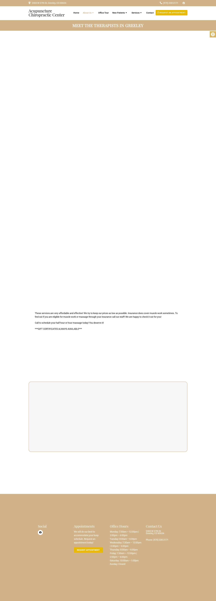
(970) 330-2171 (170, 3)
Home (76, 12)
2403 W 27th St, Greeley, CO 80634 (48, 3)
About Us (87, 12)
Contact (150, 12)
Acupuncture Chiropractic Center (47, 13)
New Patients (118, 12)
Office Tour (103, 12)
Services (136, 12)
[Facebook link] (184, 3)
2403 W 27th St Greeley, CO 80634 (155, 532)
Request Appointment (88, 550)
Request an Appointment (172, 13)
